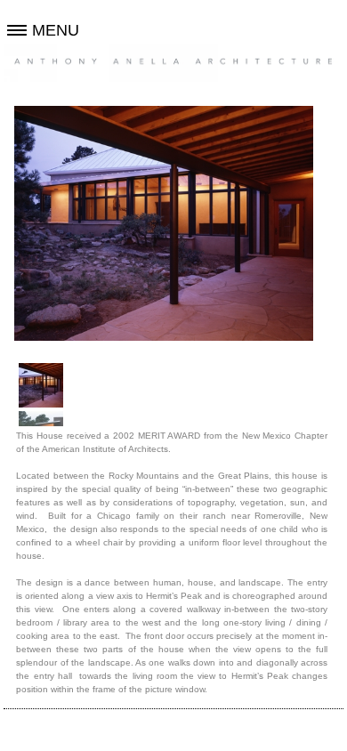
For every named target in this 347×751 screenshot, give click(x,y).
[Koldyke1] (41, 385)
